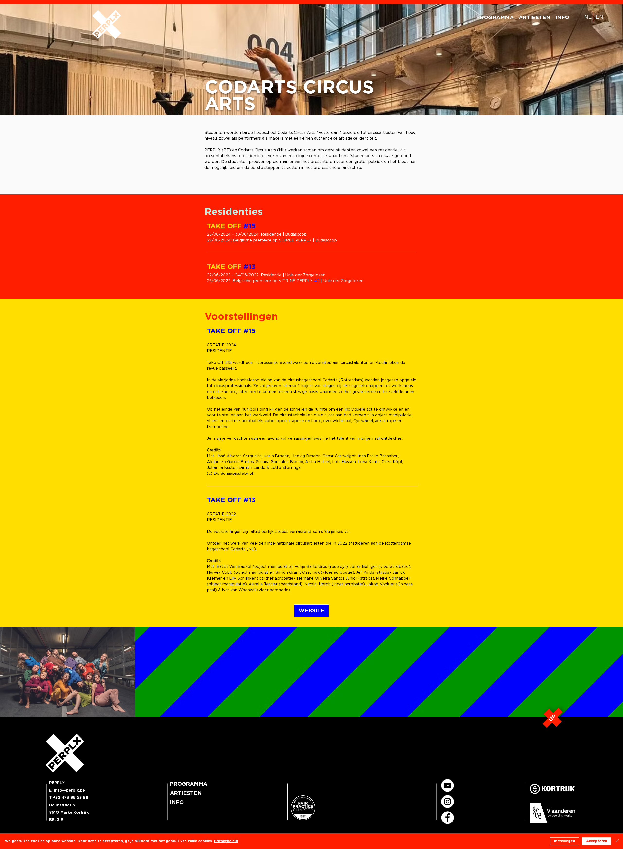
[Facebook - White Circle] (447, 817)
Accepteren (596, 841)
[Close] (617, 841)
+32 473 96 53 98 (70, 798)
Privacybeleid (226, 841)
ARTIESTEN (186, 793)
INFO (177, 802)
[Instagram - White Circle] (447, 801)
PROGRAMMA (188, 783)
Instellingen (564, 841)
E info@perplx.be (67, 790)
